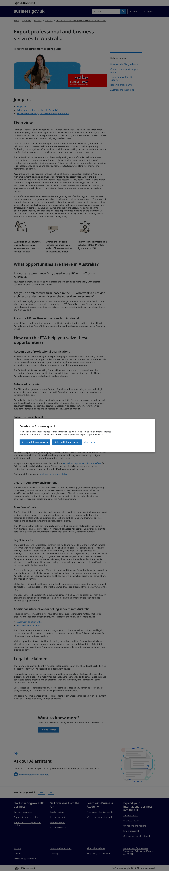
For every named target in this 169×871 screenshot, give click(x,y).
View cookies (90, 442)
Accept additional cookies (35, 442)
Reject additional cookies (67, 442)
